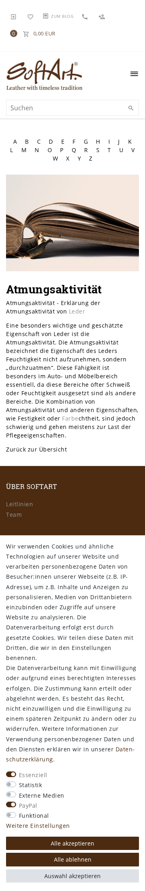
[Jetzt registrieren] (102, 16)
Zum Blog (62, 16)
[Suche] (131, 108)
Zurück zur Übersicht (36, 449)
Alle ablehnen (72, 859)
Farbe (70, 418)
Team (14, 514)
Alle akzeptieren (72, 843)
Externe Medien (41, 795)
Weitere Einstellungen (38, 825)
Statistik (30, 785)
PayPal (28, 805)
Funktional (34, 815)
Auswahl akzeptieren (72, 876)
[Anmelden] (13, 16)
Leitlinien (19, 504)
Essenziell (33, 775)
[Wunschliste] (30, 16)
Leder (77, 311)
